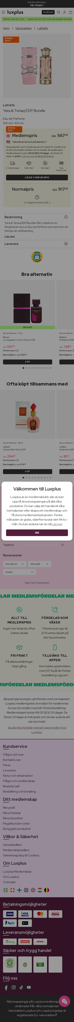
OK (37, 532)
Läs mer (57, 524)
